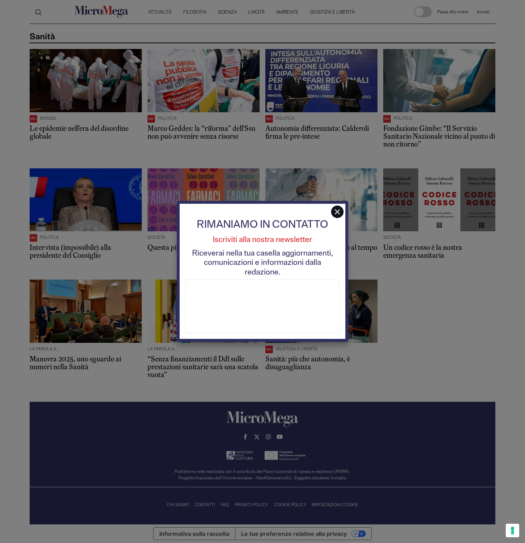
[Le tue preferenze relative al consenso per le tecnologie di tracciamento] (512, 530)
